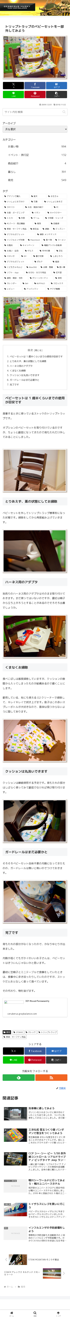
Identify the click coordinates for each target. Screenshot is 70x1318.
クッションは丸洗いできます (24, 375)
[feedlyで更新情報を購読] (19, 1077)
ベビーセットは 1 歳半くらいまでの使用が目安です (36, 356)
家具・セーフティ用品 (16, 1037)
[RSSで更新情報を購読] (51, 1077)
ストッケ (32, 1032)
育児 (8, 1032)
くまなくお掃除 (18, 370)
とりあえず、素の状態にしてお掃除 (28, 361)
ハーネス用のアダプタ (21, 366)
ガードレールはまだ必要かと (24, 380)
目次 (30, 350)
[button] (56, 94)
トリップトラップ (49, 1032)
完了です (14, 384)
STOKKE (19, 1032)
